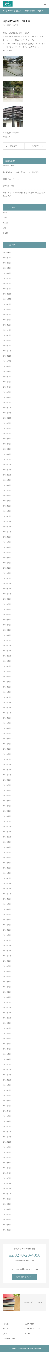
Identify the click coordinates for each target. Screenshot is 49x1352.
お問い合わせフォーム (24, 1277)
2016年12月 (7, 827)
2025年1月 (7, 346)
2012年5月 (7, 1106)
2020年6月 (7, 615)
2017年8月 (7, 785)
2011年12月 (7, 1132)
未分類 (5, 233)
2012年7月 (7, 1095)
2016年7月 (7, 847)
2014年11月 (7, 951)
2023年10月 (7, 418)
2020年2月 (7, 635)
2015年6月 (7, 914)
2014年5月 (7, 982)
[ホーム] (4, 11)
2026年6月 (7, 263)
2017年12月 (7, 764)
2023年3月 (7, 449)
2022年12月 (7, 465)
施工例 (15, 25)
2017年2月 (7, 816)
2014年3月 (7, 992)
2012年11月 (7, 1075)
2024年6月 (7, 382)
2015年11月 (7, 889)
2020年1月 (7, 640)
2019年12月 (7, 646)
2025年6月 (7, 320)
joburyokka (15, 133)
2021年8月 (7, 542)
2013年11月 (7, 1013)
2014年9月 (7, 961)
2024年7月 (7, 377)
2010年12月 (7, 1183)
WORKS (6, 1329)
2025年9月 (7, 304)
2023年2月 (7, 454)
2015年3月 (7, 930)
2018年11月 (7, 708)
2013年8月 (7, 1028)
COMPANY (29, 1324)
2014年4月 (7, 987)
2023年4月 (7, 444)
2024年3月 (7, 392)
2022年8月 (7, 480)
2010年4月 (7, 1225)
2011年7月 (7, 1157)
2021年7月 (7, 547)
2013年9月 (7, 1023)
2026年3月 (7, 278)
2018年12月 (7, 702)
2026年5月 (7, 268)
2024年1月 (7, 402)
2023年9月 (7, 423)
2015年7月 (7, 909)
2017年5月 (7, 801)
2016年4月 (7, 863)
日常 (4, 228)
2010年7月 (7, 1209)
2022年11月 (7, 470)
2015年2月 (7, 935)
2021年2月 (7, 573)
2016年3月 (7, 868)
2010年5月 (7, 1220)
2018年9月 (7, 718)
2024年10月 (7, 361)
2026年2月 (7, 284)
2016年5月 (7, 858)
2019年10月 (7, 656)
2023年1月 (7, 459)
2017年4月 (7, 806)
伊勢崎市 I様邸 (9, 165)
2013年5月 (7, 1044)
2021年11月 (7, 527)
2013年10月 (7, 1018)
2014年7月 (7, 971)
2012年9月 (7, 1085)
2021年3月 (7, 568)
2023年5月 (7, 439)
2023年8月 (7, 428)
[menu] (45, 4)
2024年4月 (7, 387)
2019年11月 (7, 651)
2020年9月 (7, 599)
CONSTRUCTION (32, 1329)
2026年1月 (7, 289)
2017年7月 (7, 790)
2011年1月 (7, 1178)
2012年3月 (7, 1116)
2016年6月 (7, 852)
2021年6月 (7, 552)
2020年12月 (7, 583)
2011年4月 (7, 1173)
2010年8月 (7, 1204)
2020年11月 (7, 589)
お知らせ (6, 212)
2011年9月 (7, 1147)
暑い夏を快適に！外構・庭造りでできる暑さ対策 (21, 172)
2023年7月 (7, 434)
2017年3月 (7, 811)
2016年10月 (7, 837)
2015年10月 (7, 894)
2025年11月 (7, 294)
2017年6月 (7, 796)
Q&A (5, 1333)
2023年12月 (7, 408)
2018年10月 (7, 713)
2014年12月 (7, 945)
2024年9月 (7, 366)
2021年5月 (7, 558)
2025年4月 (7, 330)
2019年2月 (7, 692)
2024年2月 (7, 397)
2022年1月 (7, 516)
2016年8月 (7, 842)
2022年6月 (7, 490)
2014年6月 (7, 976)
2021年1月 (7, 578)
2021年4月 (7, 563)
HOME (5, 1324)
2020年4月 (7, 625)
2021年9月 (7, 537)
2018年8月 (7, 723)
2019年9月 (7, 661)
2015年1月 (7, 940)
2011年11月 (7, 1137)
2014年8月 (7, 966)
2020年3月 (7, 630)
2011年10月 (7, 1142)
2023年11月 (7, 413)
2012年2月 (7, 1121)
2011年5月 (7, 1168)
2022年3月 (7, 506)
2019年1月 (7, 697)
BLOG (27, 1333)
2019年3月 (7, 687)
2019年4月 (7, 682)
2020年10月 (7, 594)
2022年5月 (7, 496)
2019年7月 (7, 671)
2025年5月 (7, 325)
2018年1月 (7, 759)
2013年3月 (7, 1054)
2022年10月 (7, 475)
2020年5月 (7, 620)
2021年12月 (7, 521)
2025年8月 (7, 309)
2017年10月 (7, 775)
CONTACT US (9, 1338)
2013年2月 (7, 1059)
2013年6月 (7, 1039)
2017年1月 (7, 821)
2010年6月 (7, 1214)
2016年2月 (7, 873)
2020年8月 (7, 604)
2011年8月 (7, 1152)
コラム (5, 218)
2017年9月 (7, 780)
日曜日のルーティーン (11, 179)
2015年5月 (7, 920)
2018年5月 (7, 739)
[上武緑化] (8, 4)
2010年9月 (7, 1199)
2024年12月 (7, 351)
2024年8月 (7, 371)
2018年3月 (7, 749)
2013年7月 (7, 1033)
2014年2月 (7, 997)
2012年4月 (7, 1111)
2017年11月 (7, 770)
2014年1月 (7, 1002)
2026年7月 (7, 258)
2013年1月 (7, 1064)
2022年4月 (7, 501)
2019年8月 (7, 666)
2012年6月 (7, 1101)
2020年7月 (7, 609)
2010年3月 (7, 1230)
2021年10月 (7, 532)
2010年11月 (7, 1189)
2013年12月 (7, 1008)
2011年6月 (7, 1163)
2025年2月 (7, 340)
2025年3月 (7, 335)
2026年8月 (7, 253)
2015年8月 (7, 904)
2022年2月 (7, 511)
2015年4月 (7, 925)
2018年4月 (7, 744)
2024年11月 (7, 356)
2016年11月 (7, 832)
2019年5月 (7, 677)
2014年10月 (7, 956)
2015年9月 (7, 899)
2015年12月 (7, 883)
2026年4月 (7, 273)
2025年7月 (7, 315)
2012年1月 (7, 1126)
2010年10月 (7, 1194)
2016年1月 (7, 878)
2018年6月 (7, 733)
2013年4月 (7, 1049)
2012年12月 (7, 1070)
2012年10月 (7, 1080)
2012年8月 (7, 1090)
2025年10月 (7, 299)
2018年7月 (7, 728)
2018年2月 (7, 754)
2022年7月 (7, 485)
